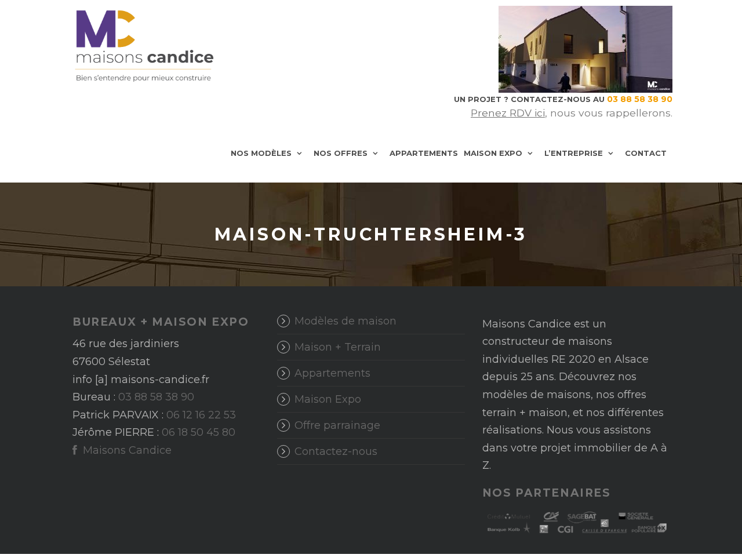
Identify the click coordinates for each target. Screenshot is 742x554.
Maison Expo (327, 399)
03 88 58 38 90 (156, 397)
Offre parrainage (337, 425)
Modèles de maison (345, 321)
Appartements (332, 373)
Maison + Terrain (337, 347)
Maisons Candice (126, 450)
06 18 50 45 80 (198, 432)
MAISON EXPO (493, 153)
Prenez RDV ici (508, 113)
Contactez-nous (335, 451)
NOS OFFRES (341, 153)
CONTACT (646, 153)
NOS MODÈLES (261, 153)
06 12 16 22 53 (201, 415)
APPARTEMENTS (424, 153)
